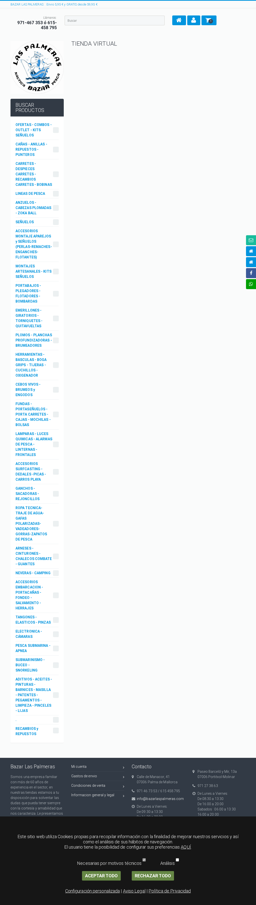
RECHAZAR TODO (153, 875)
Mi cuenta (79, 767)
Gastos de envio (84, 776)
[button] (179, 20)
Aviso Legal (134, 891)
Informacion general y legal (92, 795)
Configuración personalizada (92, 891)
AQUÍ (186, 847)
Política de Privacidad (169, 891)
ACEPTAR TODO (101, 875)
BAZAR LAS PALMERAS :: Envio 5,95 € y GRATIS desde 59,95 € (54, 4)
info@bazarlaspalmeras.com (160, 799)
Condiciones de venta (88, 786)
